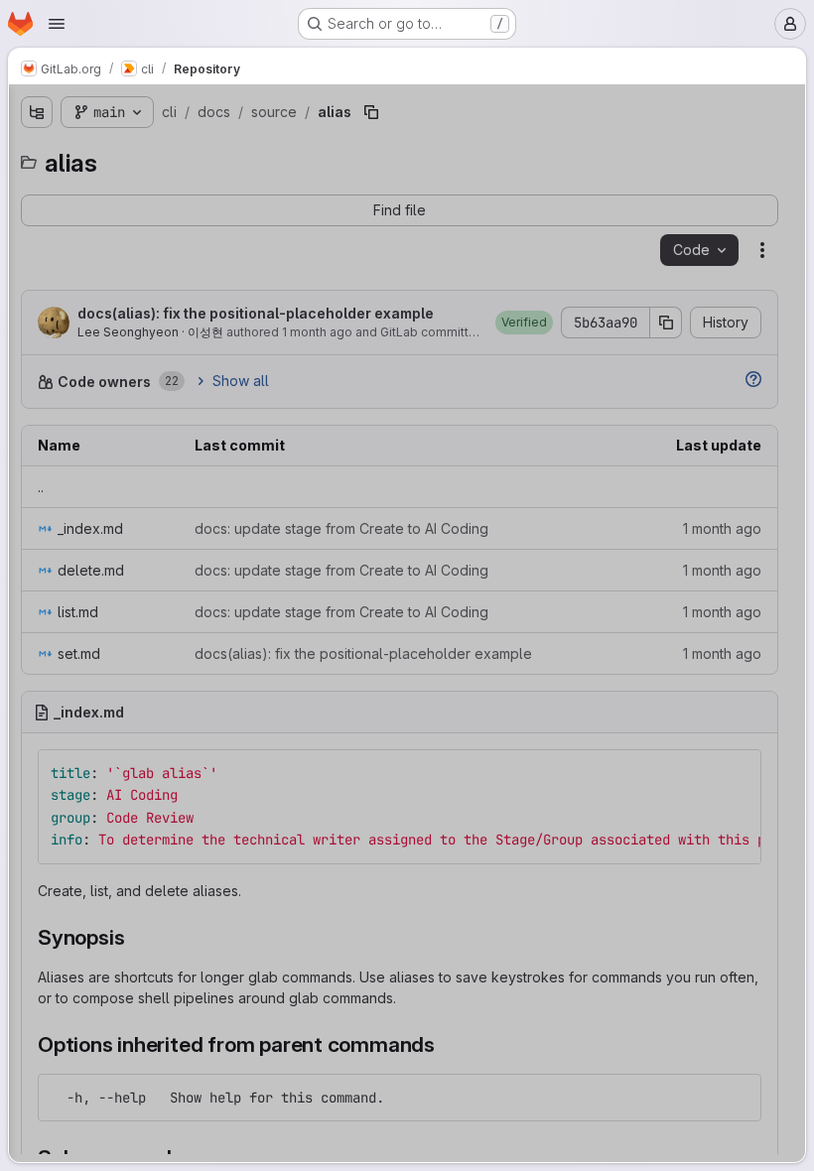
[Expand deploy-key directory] (68, 980)
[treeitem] (166, 186)
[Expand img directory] (68, 1076)
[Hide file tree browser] (37, 112)
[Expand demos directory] (53, 377)
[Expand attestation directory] (68, 663)
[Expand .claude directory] (37, 186)
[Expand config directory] (68, 885)
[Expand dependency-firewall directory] (68, 949)
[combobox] (164, 151)
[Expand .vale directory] (53, 345)
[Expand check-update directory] (68, 758)
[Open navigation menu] (56, 24)
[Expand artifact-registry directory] (68, 631)
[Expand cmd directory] (37, 282)
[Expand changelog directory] (68, 726)
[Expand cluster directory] (68, 822)
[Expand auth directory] (68, 695)
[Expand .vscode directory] (37, 250)
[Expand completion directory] (68, 853)
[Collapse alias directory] (68, 441)
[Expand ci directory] (68, 790)
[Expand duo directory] (68, 1012)
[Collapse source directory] (53, 409)
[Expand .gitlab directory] (37, 218)
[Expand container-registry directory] (68, 917)
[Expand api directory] (68, 599)
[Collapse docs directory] (37, 313)
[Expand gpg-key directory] (68, 1044)
